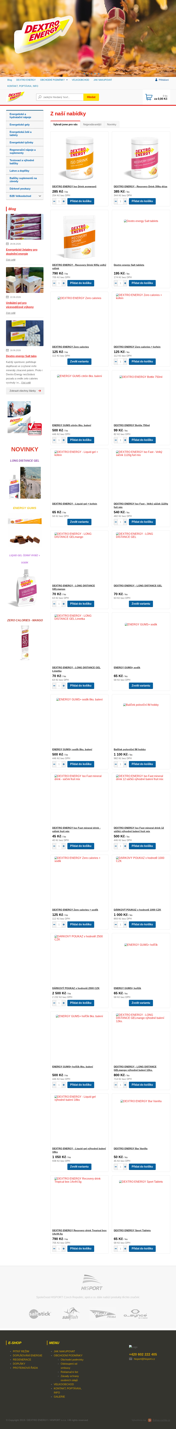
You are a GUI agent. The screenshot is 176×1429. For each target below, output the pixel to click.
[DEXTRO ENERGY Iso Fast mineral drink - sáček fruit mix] (79, 799)
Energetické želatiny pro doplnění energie (21, 251)
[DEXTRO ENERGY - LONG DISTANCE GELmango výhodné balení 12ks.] (141, 1038)
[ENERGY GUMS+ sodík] (141, 639)
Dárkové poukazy (20, 188)
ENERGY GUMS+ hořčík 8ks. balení (72, 1066)
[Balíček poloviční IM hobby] (141, 721)
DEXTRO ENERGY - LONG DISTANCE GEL (138, 585)
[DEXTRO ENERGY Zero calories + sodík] (79, 881)
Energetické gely (20, 124)
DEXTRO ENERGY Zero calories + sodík (75, 909)
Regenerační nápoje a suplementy (23, 151)
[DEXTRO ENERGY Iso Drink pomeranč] (79, 158)
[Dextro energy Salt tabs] (25, 333)
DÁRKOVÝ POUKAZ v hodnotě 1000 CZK (137, 909)
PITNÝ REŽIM (21, 1351)
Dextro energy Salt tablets (129, 265)
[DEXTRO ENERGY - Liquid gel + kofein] (79, 475)
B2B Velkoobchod (20, 196)
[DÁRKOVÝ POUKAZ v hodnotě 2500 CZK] (79, 960)
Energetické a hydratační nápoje (20, 116)
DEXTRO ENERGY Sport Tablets (132, 1230)
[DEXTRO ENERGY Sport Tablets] (141, 1202)
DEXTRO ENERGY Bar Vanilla (130, 1148)
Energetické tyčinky (21, 142)
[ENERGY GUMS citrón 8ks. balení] (79, 397)
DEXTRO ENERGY (26, 80)
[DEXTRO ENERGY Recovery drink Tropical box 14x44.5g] (79, 1202)
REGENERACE (22, 1359)
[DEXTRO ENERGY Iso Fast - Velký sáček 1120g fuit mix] (141, 475)
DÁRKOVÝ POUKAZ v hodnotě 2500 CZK (76, 988)
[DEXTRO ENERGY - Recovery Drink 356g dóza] (141, 158)
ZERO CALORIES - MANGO (25, 620)
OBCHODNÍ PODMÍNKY (52, 80)
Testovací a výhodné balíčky (22, 162)
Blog (9, 80)
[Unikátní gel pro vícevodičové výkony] (25, 280)
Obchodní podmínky (72, 1359)
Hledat (91, 97)
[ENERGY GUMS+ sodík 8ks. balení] (79, 721)
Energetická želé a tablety (20, 133)
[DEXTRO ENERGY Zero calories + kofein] (141, 318)
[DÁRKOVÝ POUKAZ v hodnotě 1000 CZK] (141, 881)
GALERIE (59, 1396)
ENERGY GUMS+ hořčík (127, 988)
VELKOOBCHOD (80, 80)
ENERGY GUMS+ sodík (127, 667)
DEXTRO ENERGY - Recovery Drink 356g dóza (140, 186)
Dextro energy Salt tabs (21, 356)
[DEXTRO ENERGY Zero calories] (79, 318)
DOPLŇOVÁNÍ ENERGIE (27, 1355)
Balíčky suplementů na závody (23, 180)
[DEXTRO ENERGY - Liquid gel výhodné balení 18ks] (79, 1120)
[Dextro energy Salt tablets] (141, 236)
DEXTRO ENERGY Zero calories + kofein (137, 346)
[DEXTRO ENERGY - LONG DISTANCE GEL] (141, 557)
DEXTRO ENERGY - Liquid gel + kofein (74, 503)
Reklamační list (69, 1371)
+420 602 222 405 (143, 1354)
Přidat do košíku (80, 201)
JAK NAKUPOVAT (103, 80)
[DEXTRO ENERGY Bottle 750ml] (141, 397)
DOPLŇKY (19, 1363)
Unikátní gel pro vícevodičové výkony (20, 304)
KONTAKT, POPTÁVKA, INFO (22, 86)
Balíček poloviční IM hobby (130, 749)
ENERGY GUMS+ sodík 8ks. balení (72, 749)
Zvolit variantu (79, 361)
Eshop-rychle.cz (161, 1420)
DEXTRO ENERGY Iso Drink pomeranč (74, 186)
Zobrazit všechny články (23, 390)
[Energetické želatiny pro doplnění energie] (25, 227)
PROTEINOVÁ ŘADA (25, 1367)
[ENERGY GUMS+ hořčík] (141, 960)
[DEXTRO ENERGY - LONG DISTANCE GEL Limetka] (79, 639)
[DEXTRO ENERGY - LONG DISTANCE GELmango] (79, 557)
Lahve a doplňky (19, 170)
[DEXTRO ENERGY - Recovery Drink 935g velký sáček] (79, 236)
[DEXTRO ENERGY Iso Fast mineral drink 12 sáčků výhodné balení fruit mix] (141, 799)
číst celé (10, 259)
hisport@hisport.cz (144, 1358)
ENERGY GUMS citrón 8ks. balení (71, 425)
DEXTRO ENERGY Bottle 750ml (132, 425)
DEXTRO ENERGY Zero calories (70, 346)
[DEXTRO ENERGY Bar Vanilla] (141, 1120)
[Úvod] (19, 97)
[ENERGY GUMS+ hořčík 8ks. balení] (79, 1038)
